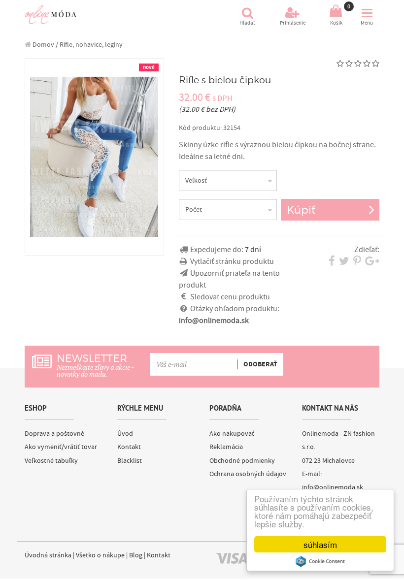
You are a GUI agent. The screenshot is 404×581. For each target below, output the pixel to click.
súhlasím (320, 544)
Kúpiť (301, 209)
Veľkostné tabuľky (51, 460)
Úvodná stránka (48, 555)
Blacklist (129, 460)
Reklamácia (226, 447)
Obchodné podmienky (242, 460)
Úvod (125, 433)
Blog (135, 555)
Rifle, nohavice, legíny (91, 44)
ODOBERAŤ (260, 364)
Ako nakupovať (231, 433)
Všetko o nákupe (100, 555)
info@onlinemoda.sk (332, 487)
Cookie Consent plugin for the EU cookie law (320, 561)
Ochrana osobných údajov (247, 474)
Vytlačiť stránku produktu (232, 261)
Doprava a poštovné (54, 433)
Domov (42, 44)
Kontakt (129, 447)
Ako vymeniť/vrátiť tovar (61, 447)
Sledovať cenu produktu (230, 297)
